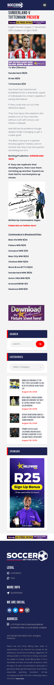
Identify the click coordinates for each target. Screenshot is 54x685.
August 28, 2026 (29, 391)
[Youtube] (21, 610)
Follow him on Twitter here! (22, 225)
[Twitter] (15, 610)
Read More (20, 679)
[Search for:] (27, 343)
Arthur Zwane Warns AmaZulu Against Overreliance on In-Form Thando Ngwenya (33, 417)
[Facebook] (9, 610)
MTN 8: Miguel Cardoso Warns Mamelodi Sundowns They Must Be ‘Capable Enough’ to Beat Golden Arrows (32, 401)
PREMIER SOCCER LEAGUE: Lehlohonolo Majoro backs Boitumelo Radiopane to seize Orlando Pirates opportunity (32, 433)
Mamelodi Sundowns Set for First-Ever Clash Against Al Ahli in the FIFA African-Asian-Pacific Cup (33, 384)
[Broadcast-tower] (27, 610)
